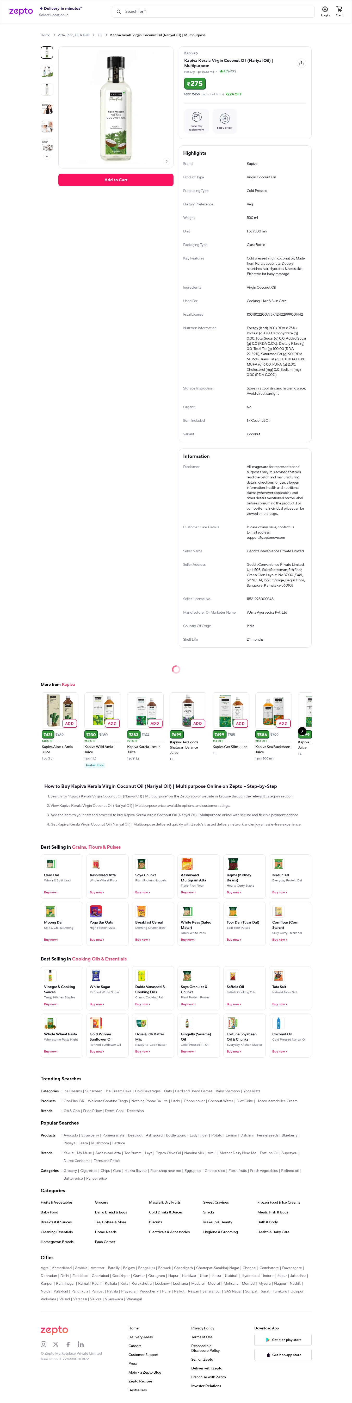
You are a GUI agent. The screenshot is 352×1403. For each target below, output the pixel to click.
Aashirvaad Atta (108, 1153)
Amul (212, 1153)
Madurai (198, 1283)
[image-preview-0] (47, 52)
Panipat (97, 1291)
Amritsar (97, 1268)
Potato (216, 1135)
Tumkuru (280, 1291)
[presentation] (54, 35)
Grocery (70, 1170)
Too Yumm (132, 1153)
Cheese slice (215, 1170)
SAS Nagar (233, 1291)
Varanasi (80, 1299)
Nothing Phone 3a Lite (149, 1101)
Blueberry (290, 1135)
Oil (100, 35)
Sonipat (251, 1291)
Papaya (69, 1143)
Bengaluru (146, 1268)
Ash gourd (154, 1135)
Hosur (216, 1276)
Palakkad (61, 1291)
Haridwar (189, 1276)
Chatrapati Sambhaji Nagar (217, 1268)
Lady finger (199, 1135)
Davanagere (292, 1268)
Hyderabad (251, 1276)
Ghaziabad (100, 1276)
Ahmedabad (62, 1268)
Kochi (96, 1283)
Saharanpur (211, 1291)
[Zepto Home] (21, 12)
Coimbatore (269, 1268)
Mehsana (231, 1283)
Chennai (249, 1268)
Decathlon (135, 1111)
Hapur (173, 1276)
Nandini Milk (194, 1153)
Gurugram (156, 1276)
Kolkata (111, 1283)
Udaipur (297, 1291)
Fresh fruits (238, 1170)
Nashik (295, 1283)
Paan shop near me (165, 1170)
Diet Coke (245, 1101)
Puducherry (149, 1291)
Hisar (204, 1276)
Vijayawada (114, 1299)
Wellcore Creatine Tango (108, 1101)
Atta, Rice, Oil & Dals (74, 35)
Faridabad (80, 1276)
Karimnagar (65, 1283)
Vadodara (48, 1299)
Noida (45, 1291)
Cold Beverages (147, 1091)
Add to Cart (115, 180)
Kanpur (47, 1283)
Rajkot (179, 1291)
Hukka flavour (136, 1170)
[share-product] (301, 63)
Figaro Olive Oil (168, 1153)
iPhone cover (194, 1101)
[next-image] (166, 161)
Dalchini (247, 1135)
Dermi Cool (114, 1111)
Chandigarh (183, 1268)
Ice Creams (73, 1091)
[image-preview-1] (47, 71)
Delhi (64, 1276)
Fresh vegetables (264, 1170)
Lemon (231, 1135)
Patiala (112, 1291)
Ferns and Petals (107, 1161)
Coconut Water (220, 1101)
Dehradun (49, 1276)
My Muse (84, 1153)
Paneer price (96, 1178)
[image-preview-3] (47, 108)
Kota (124, 1283)
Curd (117, 1170)
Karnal (83, 1283)
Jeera (83, 1143)
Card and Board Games (193, 1091)
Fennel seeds (267, 1135)
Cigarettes (88, 1170)
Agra (44, 1268)
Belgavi (129, 1268)
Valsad (64, 1299)
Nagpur (280, 1283)
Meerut (214, 1283)
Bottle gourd (176, 1135)
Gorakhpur (121, 1276)
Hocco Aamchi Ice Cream (277, 1101)
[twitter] (59, 1344)
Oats (168, 1091)
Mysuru (264, 1283)
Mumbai (248, 1283)
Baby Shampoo (228, 1091)
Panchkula (79, 1291)
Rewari (193, 1291)
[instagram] (47, 1344)
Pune (166, 1291)
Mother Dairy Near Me (238, 1153)
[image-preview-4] (47, 126)
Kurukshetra (142, 1283)
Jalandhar (298, 1276)
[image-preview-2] (47, 89)
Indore (268, 1276)
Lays (148, 1153)
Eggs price (192, 1170)
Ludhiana (180, 1283)
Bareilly (114, 1268)
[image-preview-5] (47, 145)
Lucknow (162, 1283)
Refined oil (290, 1170)
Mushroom (100, 1143)
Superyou (289, 1153)
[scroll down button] (47, 156)
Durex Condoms (77, 1161)
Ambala (81, 1268)
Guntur (139, 1276)
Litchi (175, 1101)
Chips (105, 1170)
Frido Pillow (92, 1111)
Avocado (71, 1135)
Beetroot (135, 1135)
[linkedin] (84, 1344)
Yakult (68, 1153)
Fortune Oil (269, 1153)
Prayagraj (128, 1291)
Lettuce (118, 1143)
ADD (69, 723)
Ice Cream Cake (119, 1091)
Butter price (73, 1178)
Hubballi (231, 1276)
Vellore (96, 1299)
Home (45, 35)
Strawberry (90, 1135)
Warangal (134, 1299)
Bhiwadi (164, 1268)
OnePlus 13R (74, 1101)
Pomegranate (113, 1135)
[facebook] (71, 1344)
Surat (265, 1291)
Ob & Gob (72, 1111)
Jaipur (282, 1276)
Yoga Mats (251, 1091)
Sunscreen (93, 1091)
